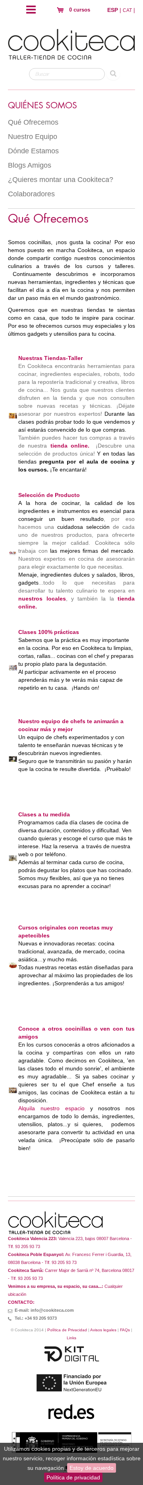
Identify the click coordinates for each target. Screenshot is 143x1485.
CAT (127, 10)
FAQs (125, 1330)
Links (71, 1338)
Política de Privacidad (67, 1330)
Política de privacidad (73, 1477)
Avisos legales (103, 1330)
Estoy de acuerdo (92, 1468)
